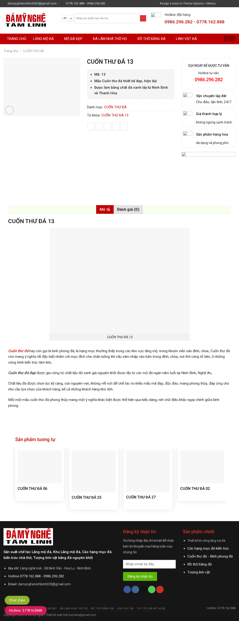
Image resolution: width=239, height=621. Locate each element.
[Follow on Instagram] (224, 3)
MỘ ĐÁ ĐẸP (73, 39)
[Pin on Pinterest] (116, 126)
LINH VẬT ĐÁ (186, 39)
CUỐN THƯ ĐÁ (115, 107)
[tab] (105, 209)
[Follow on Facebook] (220, 3)
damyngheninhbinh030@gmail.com (44, 584)
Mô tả (105, 209)
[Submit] (143, 18)
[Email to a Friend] (107, 126)
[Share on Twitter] (99, 126)
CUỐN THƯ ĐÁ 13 (114, 115)
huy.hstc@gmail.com (81, 615)
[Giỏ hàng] (229, 38)
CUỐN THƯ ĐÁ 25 (86, 497)
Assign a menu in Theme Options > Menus (188, 3)
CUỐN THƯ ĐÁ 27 (141, 497)
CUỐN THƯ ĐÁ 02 (195, 488)
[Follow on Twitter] (229, 3)
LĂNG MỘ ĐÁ (43, 39)
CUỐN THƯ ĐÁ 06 (32, 488)
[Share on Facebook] (91, 126)
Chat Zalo (17, 600)
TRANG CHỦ (16, 39)
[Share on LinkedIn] (124, 126)
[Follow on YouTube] (160, 589)
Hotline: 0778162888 (25, 610)
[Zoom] (9, 110)
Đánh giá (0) (128, 209)
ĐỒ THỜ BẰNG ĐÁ (151, 39)
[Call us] (151, 589)
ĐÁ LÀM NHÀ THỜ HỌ (110, 39)
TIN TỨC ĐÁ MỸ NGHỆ (24, 49)
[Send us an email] (233, 3)
